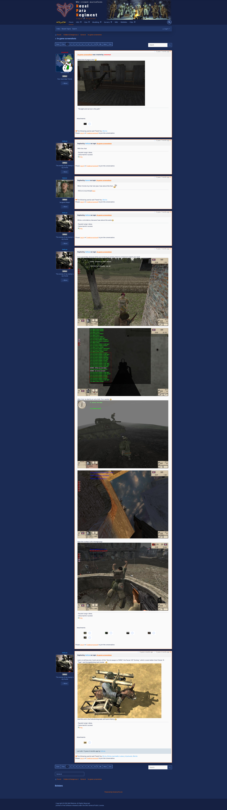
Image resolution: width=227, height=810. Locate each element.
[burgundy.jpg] (122, 362)
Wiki (116, 22)
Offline (65, 76)
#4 (170, 212)
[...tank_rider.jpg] (122, 434)
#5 (170, 249)
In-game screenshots (84, 55)
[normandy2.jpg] (122, 577)
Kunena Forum (117, 792)
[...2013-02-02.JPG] (119, 691)
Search (74, 29)
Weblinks (124, 22)
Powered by (108, 792)
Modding (95, 22)
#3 (170, 177)
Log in (82, 133)
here (93, 191)
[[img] (80, 157)
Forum (71, 22)
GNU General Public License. (94, 805)
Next (105, 44)
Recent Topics (66, 29)
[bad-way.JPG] (111, 83)
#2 (170, 140)
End (110, 44)
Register (91, 18)
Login (79, 18)
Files (131, 22)
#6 (170, 652)
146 (100, 44)
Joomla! (58, 805)
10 (95, 44)
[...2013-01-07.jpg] (122, 292)
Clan (85, 22)
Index (58, 29)
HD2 (77, 22)
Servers (107, 22)
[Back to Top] (224, 807)
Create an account (92, 133)
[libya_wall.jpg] (122, 504)
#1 (170, 51)
